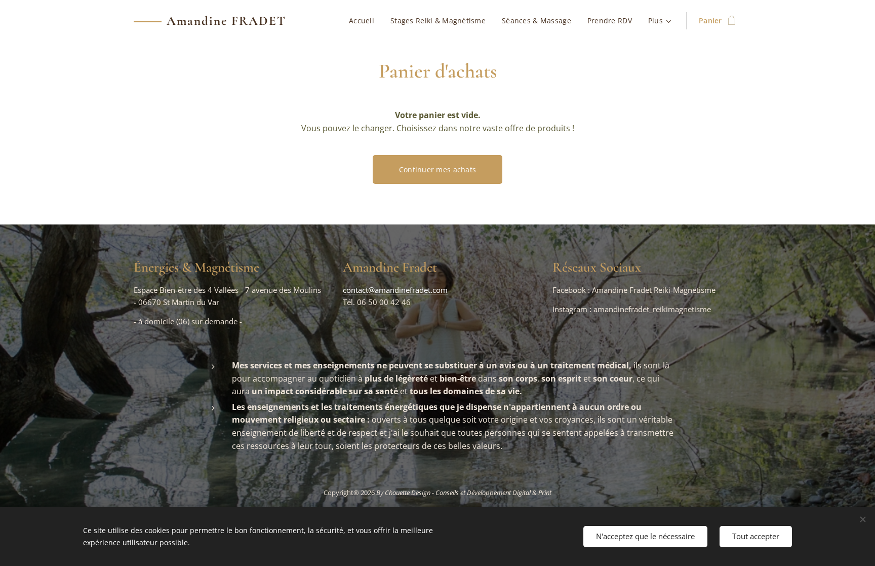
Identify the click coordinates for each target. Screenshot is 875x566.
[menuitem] (364, 20)
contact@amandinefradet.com (395, 290)
